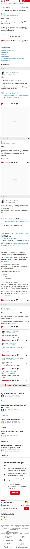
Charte (9, 528)
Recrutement (5, 526)
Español (4, 519)
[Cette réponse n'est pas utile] (17, 104)
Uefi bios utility (5, 56)
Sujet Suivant (24, 7)
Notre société (17, 525)
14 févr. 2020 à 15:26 (10, 344)
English (4, 517)
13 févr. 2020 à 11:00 (10, 74)
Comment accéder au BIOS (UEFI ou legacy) (15, 95)
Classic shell (4, 52)
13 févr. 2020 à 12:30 (10, 143)
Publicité (22, 525)
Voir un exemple (24, 505)
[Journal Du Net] (22, 537)
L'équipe (12, 525)
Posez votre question (20, 385)
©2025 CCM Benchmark (15, 529)
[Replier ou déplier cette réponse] (28, 68)
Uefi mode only (5, 54)
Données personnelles (13, 526)
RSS (12, 528)
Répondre (9, 385)
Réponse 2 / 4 (4, 138)
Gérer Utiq (5, 528)
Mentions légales (17, 528)
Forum (6, 3)
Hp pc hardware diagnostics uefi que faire (12, 58)
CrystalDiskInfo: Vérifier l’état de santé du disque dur (14, 244)
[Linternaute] (8, 540)
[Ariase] (8, 547)
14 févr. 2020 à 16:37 (15, 15)
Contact (27, 525)
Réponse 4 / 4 (4, 304)
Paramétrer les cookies (23, 526)
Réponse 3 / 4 (4, 196)
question (27, 1)
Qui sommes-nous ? (5, 525)
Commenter (6, 104)
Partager (26, 40)
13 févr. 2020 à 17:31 (10, 332)
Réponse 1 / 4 (4, 68)
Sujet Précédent (6, 7)
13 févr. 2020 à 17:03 (10, 310)
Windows (22, 3)
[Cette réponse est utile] (12, 104)
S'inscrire (15, 493)
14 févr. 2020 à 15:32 (10, 360)
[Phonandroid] (22, 547)
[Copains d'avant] (8, 544)
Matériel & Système (13, 3)
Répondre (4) (6, 40)
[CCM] (6, 1)
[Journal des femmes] (8, 537)
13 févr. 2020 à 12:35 (10, 202)
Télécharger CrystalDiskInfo (8, 238)
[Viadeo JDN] (22, 544)
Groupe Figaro (25, 528)
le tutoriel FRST (8, 257)
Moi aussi (16, 40)
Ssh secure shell (5, 60)
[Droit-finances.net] (22, 540)
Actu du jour (5, 505)
